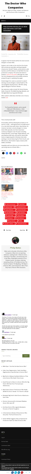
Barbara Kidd (8, 207)
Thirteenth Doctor (22, 223)
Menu (4, 20)
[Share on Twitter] (15, 472)
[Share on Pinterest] (22, 472)
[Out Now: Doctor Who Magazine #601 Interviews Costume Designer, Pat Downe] (7, 171)
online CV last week (11, 74)
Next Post (22, 230)
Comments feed (5, 445)
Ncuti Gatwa (21, 215)
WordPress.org (5, 449)
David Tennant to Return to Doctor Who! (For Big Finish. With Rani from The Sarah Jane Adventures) (16, 383)
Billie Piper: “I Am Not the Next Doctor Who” (15, 366)
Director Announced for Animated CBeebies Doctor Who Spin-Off (15, 402)
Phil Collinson (20, 218)
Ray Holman (12, 221)
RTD (21, 221)
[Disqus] (15, 293)
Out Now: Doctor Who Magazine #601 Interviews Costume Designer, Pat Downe (6, 177)
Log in (3, 437)
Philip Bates (25, 54)
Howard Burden (22, 209)
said (7, 97)
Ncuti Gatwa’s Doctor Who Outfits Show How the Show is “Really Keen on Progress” (7, 194)
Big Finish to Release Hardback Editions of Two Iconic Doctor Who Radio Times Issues (15, 377)
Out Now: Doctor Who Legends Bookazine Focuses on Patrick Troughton (14, 408)
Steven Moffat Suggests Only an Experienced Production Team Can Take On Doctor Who (15, 419)
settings (12, 469)
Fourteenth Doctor (21, 207)
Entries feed (4, 441)
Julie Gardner (21, 212)
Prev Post (8, 230)
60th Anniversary (11, 204)
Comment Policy (5, 459)
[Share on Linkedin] (19, 472)
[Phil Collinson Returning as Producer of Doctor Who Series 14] (21, 171)
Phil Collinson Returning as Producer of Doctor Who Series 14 (20, 177)
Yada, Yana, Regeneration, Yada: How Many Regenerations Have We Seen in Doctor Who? (15, 371)
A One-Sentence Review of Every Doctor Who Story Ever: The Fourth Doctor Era (15, 414)
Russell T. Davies (9, 223)
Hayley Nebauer (9, 209)
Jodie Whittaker (10, 212)
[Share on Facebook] (12, 472)
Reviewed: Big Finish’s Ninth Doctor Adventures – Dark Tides (16, 396)
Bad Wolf (22, 204)
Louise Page (10, 215)
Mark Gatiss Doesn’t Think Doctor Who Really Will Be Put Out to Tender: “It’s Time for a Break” (16, 390)
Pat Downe (10, 218)
